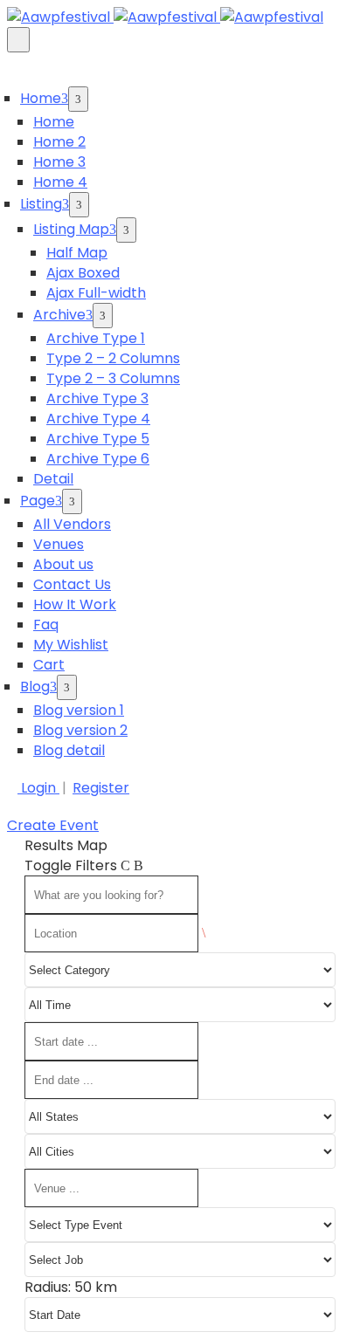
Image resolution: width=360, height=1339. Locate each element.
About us (63, 564)
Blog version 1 (78, 710)
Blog (35, 686)
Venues (58, 544)
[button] (53, 825)
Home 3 (59, 162)
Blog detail (69, 750)
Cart (49, 665)
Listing (41, 204)
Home (40, 98)
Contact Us (72, 584)
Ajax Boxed (83, 273)
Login (38, 788)
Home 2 (59, 142)
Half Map (76, 253)
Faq (46, 625)
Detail (53, 479)
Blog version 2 (80, 730)
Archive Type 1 (95, 338)
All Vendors (72, 524)
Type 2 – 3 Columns (113, 378)
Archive (59, 315)
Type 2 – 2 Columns (113, 358)
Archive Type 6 (97, 459)
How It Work (74, 604)
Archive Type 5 (97, 439)
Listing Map (71, 229)
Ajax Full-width (96, 293)
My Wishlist (70, 645)
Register (101, 788)
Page (37, 501)
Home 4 (60, 182)
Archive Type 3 (97, 398)
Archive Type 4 (98, 419)
